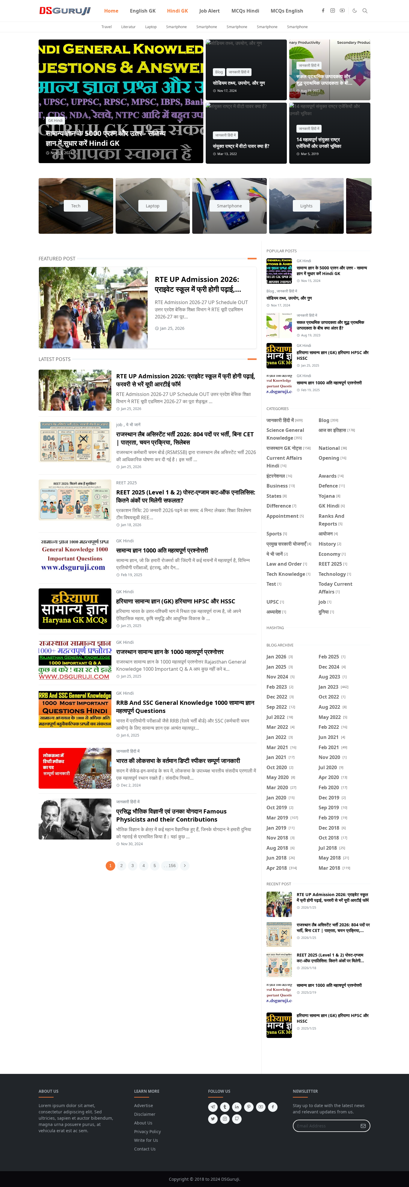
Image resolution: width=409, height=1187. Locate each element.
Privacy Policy (147, 1131)
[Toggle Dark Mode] (355, 11)
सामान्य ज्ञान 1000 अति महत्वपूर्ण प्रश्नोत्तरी (162, 550)
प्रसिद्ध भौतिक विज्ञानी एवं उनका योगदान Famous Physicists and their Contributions (171, 815)
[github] (237, 1119)
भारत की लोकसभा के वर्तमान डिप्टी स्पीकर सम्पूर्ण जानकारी (178, 761)
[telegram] (213, 1107)
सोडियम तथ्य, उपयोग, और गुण (239, 83)
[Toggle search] (365, 10)
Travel (107, 26)
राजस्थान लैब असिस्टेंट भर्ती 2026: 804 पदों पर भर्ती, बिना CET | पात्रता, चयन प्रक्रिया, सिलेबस (185, 438)
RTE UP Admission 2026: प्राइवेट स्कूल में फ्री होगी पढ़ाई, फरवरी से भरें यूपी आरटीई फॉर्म (197, 289)
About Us (143, 1123)
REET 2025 (126, 482)
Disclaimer (144, 1114)
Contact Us (145, 1149)
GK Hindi (55, 120)
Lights (306, 206)
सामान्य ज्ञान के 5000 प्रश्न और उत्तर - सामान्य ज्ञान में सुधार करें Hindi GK (106, 138)
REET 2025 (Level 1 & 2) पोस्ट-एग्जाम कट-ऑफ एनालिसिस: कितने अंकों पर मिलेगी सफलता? (330, 960)
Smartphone (176, 26)
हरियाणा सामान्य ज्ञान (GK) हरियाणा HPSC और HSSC (175, 601)
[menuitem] (111, 11)
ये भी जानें (133, 424)
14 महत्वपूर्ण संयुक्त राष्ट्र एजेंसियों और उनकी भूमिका (318, 142)
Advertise (143, 1105)
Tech (76, 206)
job (119, 424)
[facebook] (323, 10)
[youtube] (342, 10)
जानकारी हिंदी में (239, 72)
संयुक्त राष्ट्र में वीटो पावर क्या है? (241, 146)
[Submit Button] (363, 1125)
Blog (219, 72)
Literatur (128, 26)
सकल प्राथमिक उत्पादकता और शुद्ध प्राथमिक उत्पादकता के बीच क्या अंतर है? (323, 83)
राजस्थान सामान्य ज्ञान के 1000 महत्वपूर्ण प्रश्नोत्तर (170, 652)
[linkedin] (237, 1107)
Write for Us (146, 1140)
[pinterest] (249, 1107)
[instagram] (332, 10)
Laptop (151, 26)
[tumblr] (225, 1107)
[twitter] (213, 1119)
